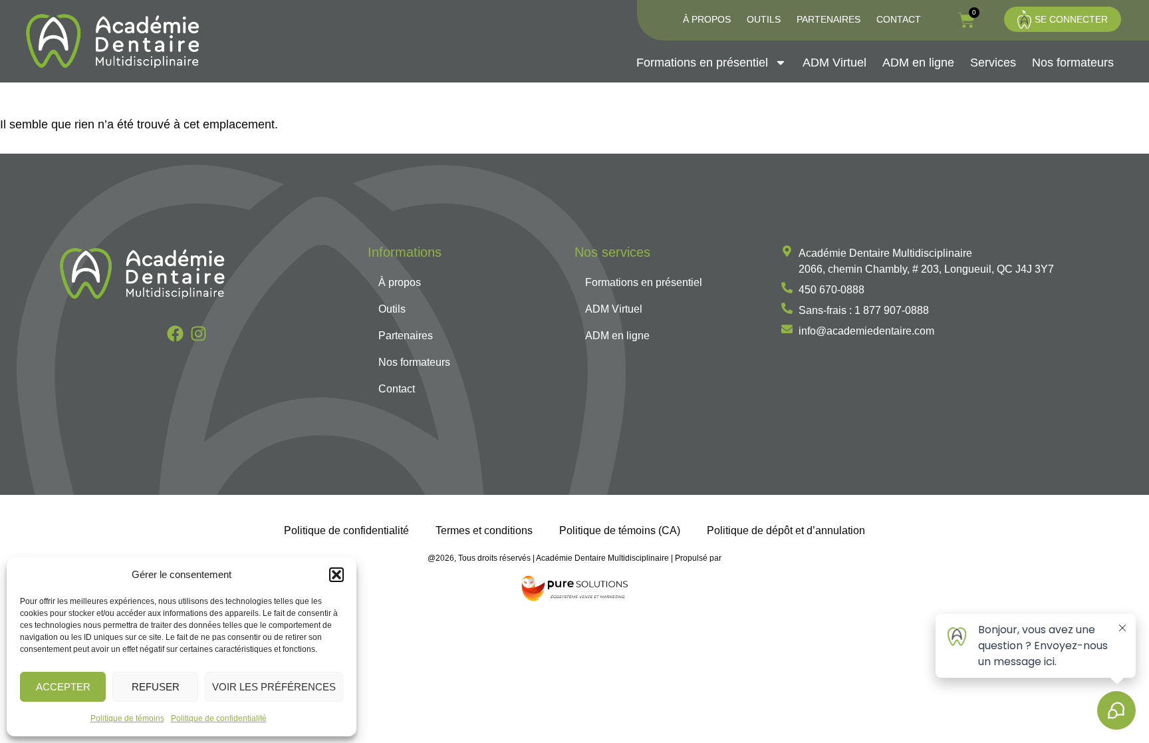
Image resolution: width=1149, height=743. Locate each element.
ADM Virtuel (834, 62)
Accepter (63, 686)
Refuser (156, 686)
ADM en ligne (918, 62)
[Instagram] (198, 333)
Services (993, 62)
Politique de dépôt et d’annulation (786, 530)
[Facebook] (175, 333)
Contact (898, 19)
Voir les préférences (274, 686)
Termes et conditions (484, 530)
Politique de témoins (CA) (619, 530)
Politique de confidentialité (219, 718)
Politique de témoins (127, 718)
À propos (707, 19)
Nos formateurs (1073, 62)
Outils (764, 19)
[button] (336, 574)
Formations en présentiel (702, 62)
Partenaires (828, 19)
